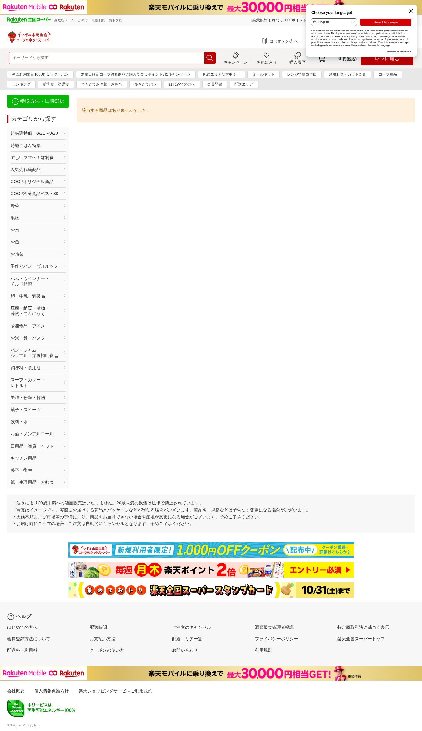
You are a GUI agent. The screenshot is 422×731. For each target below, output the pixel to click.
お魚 (15, 242)
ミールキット (263, 74)
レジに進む (387, 58)
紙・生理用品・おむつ (32, 482)
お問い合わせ (185, 650)
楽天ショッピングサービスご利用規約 (115, 690)
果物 (15, 217)
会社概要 (15, 690)
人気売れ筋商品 (26, 169)
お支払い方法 (103, 638)
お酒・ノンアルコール (32, 433)
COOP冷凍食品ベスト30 (34, 193)
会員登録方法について (28, 638)
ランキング (21, 84)
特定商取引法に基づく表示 (363, 627)
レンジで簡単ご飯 (302, 74)
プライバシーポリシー (276, 638)
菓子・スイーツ (26, 409)
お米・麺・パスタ (28, 338)
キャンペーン (236, 62)
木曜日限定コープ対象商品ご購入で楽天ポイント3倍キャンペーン (136, 74)
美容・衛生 (21, 470)
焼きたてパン (145, 84)
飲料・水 (19, 421)
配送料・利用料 (22, 650)
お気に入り (267, 62)
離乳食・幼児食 (56, 84)
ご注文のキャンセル (191, 627)
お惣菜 (17, 254)
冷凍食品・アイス (28, 326)
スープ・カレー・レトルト (28, 382)
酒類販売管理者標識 (274, 627)
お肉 (15, 230)
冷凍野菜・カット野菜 (347, 74)
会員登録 (214, 84)
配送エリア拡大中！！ (221, 74)
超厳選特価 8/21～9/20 (34, 133)
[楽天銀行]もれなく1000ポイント (278, 20)
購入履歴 (297, 62)
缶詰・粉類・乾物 (28, 397)
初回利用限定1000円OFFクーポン (40, 74)
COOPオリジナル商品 (32, 181)
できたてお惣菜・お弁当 (101, 84)
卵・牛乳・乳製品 (28, 296)
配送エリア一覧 (187, 638)
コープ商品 (387, 74)
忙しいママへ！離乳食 (32, 157)
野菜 (15, 205)
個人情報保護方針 (51, 690)
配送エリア (243, 84)
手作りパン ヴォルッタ (34, 266)
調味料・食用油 (26, 367)
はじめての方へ (284, 41)
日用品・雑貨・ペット (32, 446)
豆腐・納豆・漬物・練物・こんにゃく (30, 311)
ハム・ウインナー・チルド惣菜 (30, 281)
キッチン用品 (23, 458)
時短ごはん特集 (26, 145)
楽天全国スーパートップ (361, 638)
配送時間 (98, 627)
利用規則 (263, 650)
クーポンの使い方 (107, 650)
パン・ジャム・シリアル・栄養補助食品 (34, 353)
